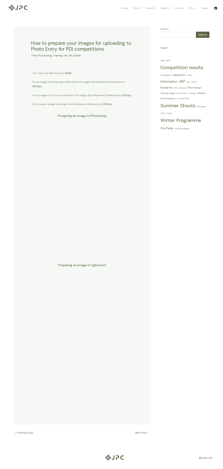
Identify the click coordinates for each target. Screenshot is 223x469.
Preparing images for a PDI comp (173, 93)
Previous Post (23, 432)
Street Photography (168, 98)
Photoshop (194, 87)
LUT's (194, 82)
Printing (192, 93)
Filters (189, 75)
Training (57, 55)
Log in (163, 47)
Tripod (169, 113)
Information (168, 82)
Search (164, 29)
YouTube (166, 128)
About (137, 8)
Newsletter (166, 87)
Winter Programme (180, 120)
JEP (182, 81)
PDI (176, 88)
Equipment (179, 75)
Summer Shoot (183, 98)
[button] (195, 8)
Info (191, 8)
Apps (162, 60)
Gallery (164, 8)
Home (124, 8)
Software (201, 93)
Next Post (142, 432)
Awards (150, 8)
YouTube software (182, 128)
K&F (188, 82)
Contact (179, 8)
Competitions (165, 75)
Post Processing (42, 55)
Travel (162, 113)
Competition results (181, 67)
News (205, 8)
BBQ (168, 60)
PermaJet (182, 88)
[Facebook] (215, 8)
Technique (201, 106)
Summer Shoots (177, 106)
